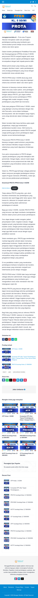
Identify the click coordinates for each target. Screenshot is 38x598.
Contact (27, 587)
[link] (30, 2)
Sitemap (19, 590)
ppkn (9, 372)
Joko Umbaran (18, 389)
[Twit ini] (6, 339)
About (5, 587)
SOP (33, 10)
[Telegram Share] (12, 339)
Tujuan (32, 587)
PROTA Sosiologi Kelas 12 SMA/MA (22, 364)
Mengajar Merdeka (18, 595)
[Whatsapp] (15, 339)
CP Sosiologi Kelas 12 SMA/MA (26, 454)
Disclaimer (11, 587)
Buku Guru (27, 10)
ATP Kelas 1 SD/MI (17, 349)
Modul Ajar (10, 10)
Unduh (14, 188)
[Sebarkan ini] (3, 339)
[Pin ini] (9, 339)
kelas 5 (4, 372)
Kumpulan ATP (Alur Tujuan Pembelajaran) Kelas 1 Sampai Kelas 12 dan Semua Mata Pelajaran (24, 358)
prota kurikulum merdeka (19, 372)
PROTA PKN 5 (6, 188)
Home (3, 10)
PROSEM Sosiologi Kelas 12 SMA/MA (28, 436)
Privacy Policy (19, 587)
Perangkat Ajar (18, 10)
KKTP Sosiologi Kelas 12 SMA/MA (9, 454)
